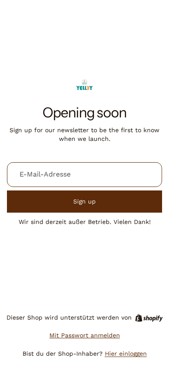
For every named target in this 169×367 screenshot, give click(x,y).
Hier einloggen (126, 353)
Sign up (84, 201)
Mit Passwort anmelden (84, 335)
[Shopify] (148, 318)
